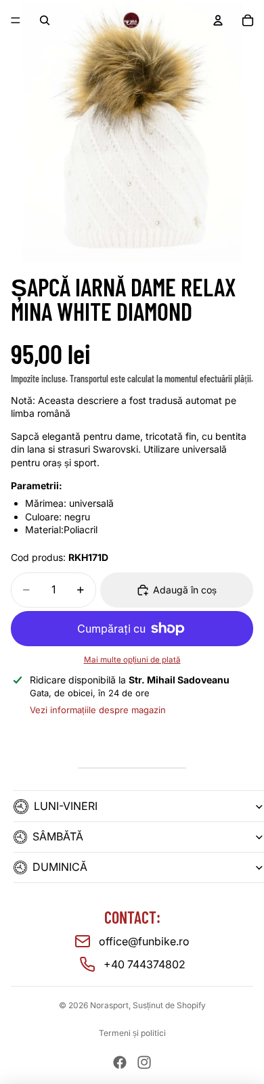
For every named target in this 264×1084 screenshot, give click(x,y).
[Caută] (45, 20)
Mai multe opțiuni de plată (132, 659)
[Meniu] (15, 20)
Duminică (59, 867)
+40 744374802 (144, 964)
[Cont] (218, 20)
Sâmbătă (57, 836)
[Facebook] (120, 1062)
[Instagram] (144, 1062)
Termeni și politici (132, 1033)
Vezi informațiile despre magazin (98, 709)
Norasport (109, 1005)
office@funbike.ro (144, 941)
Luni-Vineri (65, 806)
